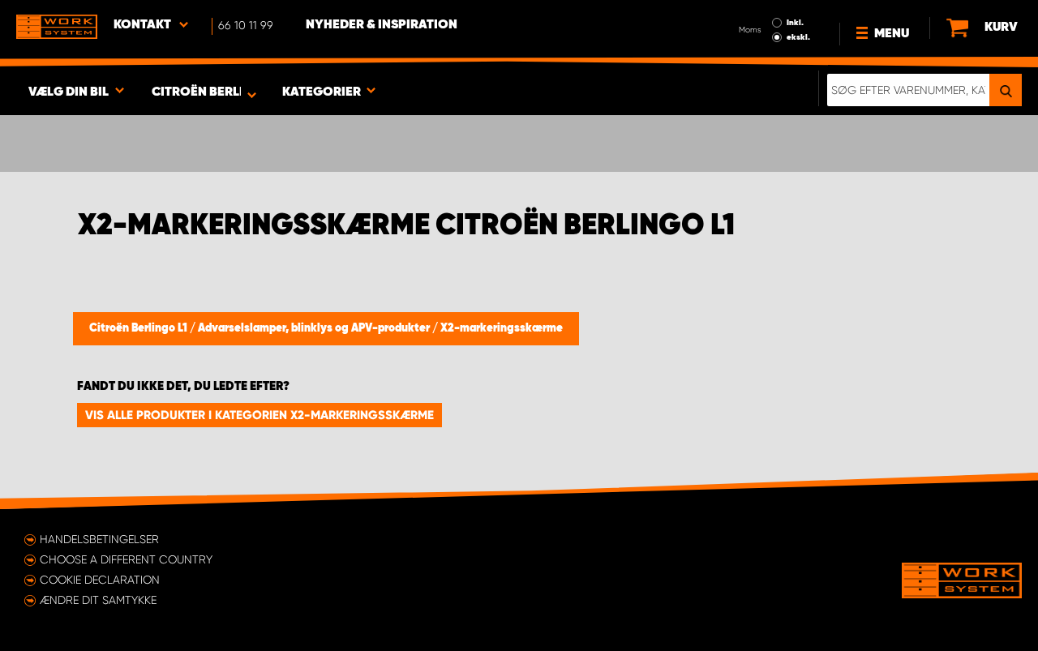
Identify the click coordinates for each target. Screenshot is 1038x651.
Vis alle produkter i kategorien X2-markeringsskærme (259, 415)
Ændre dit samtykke (98, 599)
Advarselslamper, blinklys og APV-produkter (315, 328)
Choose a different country (126, 559)
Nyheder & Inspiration (381, 25)
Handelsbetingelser (99, 539)
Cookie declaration (100, 579)
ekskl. (798, 37)
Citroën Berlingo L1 (139, 328)
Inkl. (795, 23)
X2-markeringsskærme (501, 328)
